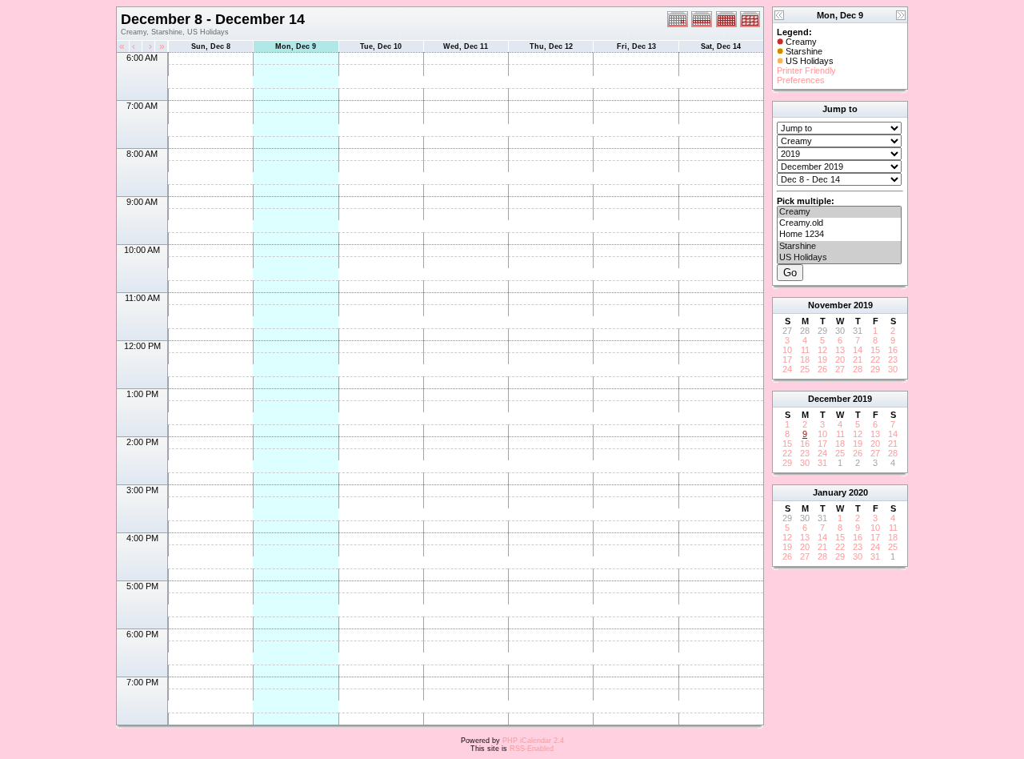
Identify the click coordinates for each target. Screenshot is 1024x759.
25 (805, 369)
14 (857, 350)
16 (893, 350)
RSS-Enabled (532, 749)
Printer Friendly (806, 70)
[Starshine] (839, 246)
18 (805, 359)
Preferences (801, 80)
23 (893, 359)
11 (805, 350)
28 (857, 369)
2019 (863, 305)
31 (822, 463)
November (829, 305)
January (829, 492)
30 (893, 369)
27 (840, 369)
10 (787, 350)
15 (875, 350)
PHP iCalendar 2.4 (533, 741)
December (829, 399)
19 (822, 359)
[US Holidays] (839, 257)
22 (875, 359)
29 (875, 369)
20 (840, 359)
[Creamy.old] (839, 223)
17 (787, 359)
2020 (858, 492)
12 (822, 350)
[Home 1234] (839, 234)
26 (822, 369)
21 (857, 359)
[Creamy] (839, 212)
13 (840, 350)
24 (787, 369)
